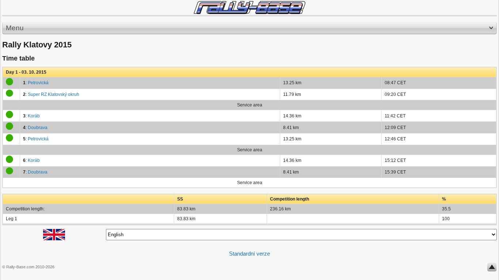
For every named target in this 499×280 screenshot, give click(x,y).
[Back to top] (492, 268)
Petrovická (38, 82)
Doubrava (37, 127)
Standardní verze (249, 253)
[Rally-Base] (249, 7)
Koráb (34, 115)
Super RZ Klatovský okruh (53, 94)
